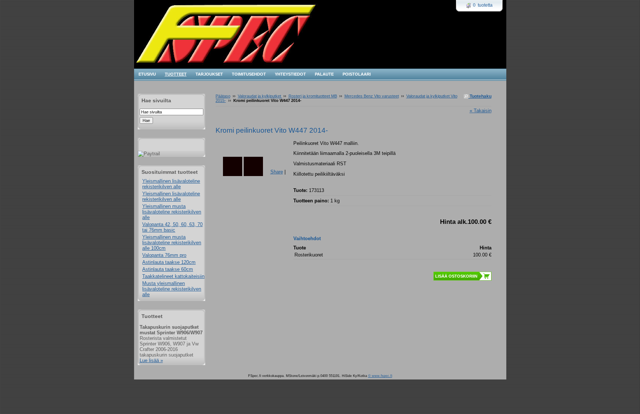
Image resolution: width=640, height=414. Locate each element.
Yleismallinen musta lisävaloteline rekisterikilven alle (171, 211)
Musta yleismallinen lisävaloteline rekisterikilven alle (171, 289)
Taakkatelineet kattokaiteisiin (173, 276)
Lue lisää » (151, 360)
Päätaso (223, 96)
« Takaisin (480, 110)
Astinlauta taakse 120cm (169, 262)
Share (276, 172)
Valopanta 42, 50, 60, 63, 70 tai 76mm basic (172, 227)
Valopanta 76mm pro (164, 255)
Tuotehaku (480, 96)
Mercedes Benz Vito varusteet (371, 96)
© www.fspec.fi (380, 376)
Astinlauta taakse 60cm (167, 269)
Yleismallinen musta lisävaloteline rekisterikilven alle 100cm (171, 242)
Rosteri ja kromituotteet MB (313, 96)
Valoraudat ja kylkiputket (260, 96)
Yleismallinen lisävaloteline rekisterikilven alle (171, 183)
